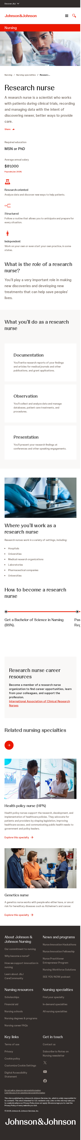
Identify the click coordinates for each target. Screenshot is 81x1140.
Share (8, 129)
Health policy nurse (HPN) (25, 805)
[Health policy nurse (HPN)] (40, 779)
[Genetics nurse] (40, 868)
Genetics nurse (17, 895)
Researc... (45, 74)
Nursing (8, 74)
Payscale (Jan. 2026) (13, 171)
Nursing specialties (26, 74)
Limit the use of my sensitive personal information (25, 1092)
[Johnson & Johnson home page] (21, 15)
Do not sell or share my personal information (23, 1090)
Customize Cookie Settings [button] (20, 1065)
